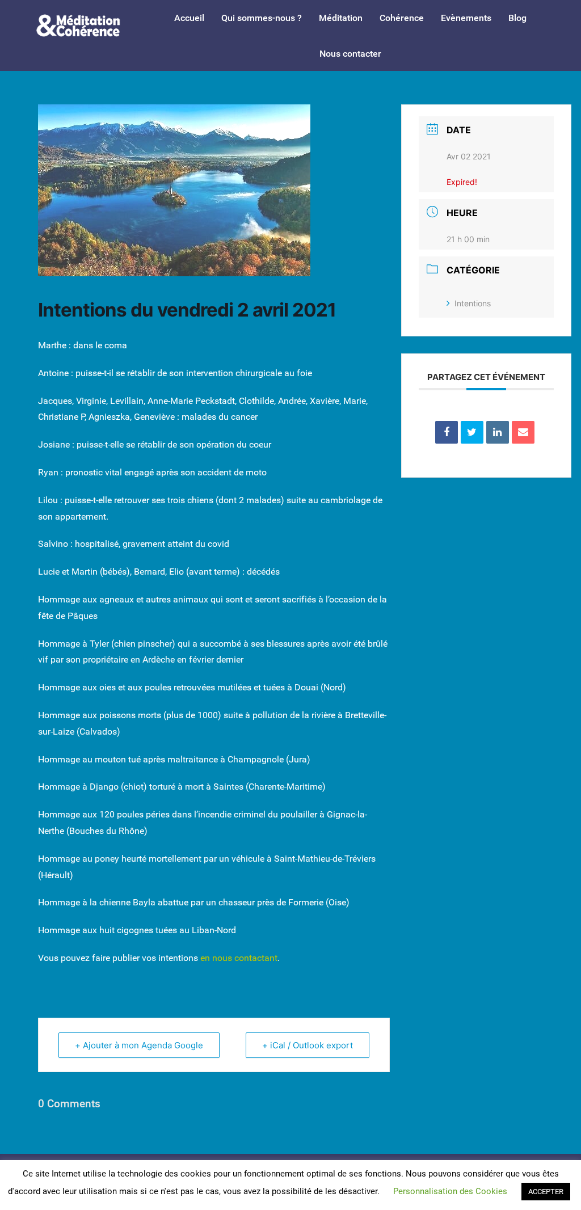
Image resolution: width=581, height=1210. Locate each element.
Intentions (472, 303)
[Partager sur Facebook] (446, 432)
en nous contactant (238, 957)
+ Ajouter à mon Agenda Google (139, 1045)
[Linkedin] (497, 432)
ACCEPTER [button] (545, 1191)
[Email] (523, 432)
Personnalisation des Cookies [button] (450, 1191)
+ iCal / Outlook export (307, 1045)
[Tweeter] (472, 432)
